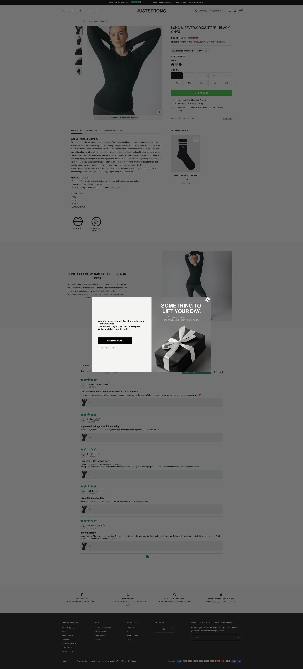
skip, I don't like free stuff (106, 348)
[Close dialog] (208, 300)
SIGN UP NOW (114, 340)
